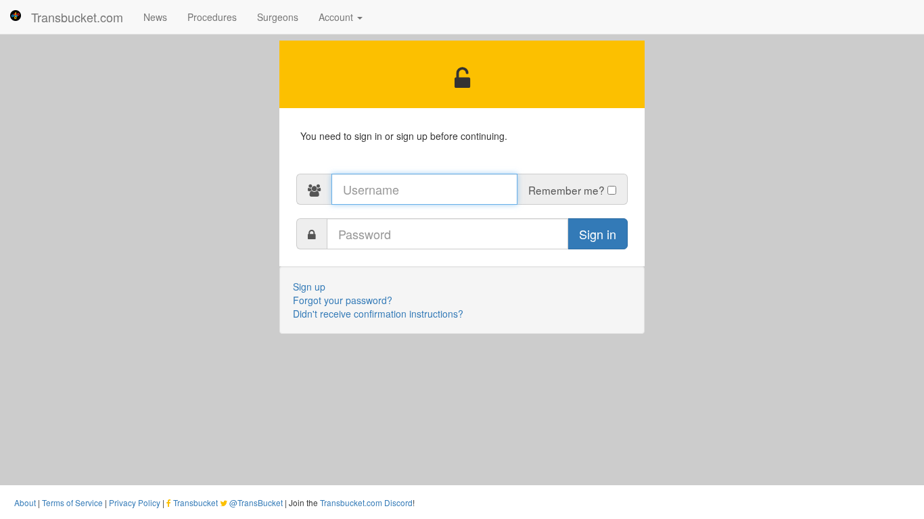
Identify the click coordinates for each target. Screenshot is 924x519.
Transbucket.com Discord (366, 502)
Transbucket (195, 502)
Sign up (309, 286)
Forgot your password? (342, 300)
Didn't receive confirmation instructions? (378, 313)
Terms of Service (72, 502)
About (25, 502)
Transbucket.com (77, 17)
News (155, 17)
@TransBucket (256, 502)
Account (337, 17)
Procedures (212, 17)
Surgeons (277, 17)
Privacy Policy (134, 502)
